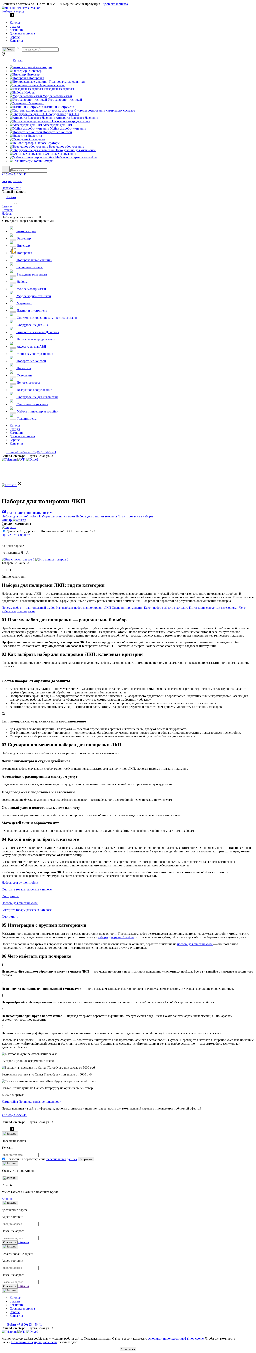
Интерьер (33, 74)
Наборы (29, 92)
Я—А (24, 552)
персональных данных (61, 1159)
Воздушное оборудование (66, 146)
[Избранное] (4, 202)
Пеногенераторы (48, 143)
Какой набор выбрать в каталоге (166, 607)
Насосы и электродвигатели (70, 121)
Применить (10, 534)
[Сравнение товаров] (10, 202)
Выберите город (13, 11)
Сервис (15, 37)
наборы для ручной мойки (116, 937)
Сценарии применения (127, 607)
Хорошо (7, 1198)
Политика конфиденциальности (40, 1101)
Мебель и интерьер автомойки (75, 157)
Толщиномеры (43, 161)
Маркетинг (36, 103)
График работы (12, 181)
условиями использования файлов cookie (176, 1338)
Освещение (36, 139)
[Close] (10, 1134)
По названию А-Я (53, 531)
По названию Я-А (83, 531)
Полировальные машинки (66, 81)
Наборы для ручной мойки (20, 516)
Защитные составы (52, 85)
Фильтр (7, 520)
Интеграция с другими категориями (213, 607)
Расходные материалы (58, 89)
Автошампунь (42, 67)
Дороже (30, 531)
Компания (16, 29)
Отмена (23, 1242)
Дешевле (13, 531)
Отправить (86, 1159)
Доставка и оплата (115, 4)
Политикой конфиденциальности (34, 1342)
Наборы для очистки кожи (57, 516)
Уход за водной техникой (64, 99)
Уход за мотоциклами (57, 96)
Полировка (36, 78)
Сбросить (24, 534)
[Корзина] (15, 202)
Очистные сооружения (60, 153)
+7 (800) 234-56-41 (14, 174)
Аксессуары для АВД (57, 125)
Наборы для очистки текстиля (96, 516)
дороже (18, 545)
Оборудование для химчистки (75, 150)
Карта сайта (10, 1101)
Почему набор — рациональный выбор (28, 607)
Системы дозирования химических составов (104, 110)
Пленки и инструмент (58, 107)
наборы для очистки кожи (195, 944)
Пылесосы (34, 135)
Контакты (16, 40)
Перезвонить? (11, 188)
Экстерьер (34, 70)
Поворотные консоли (57, 132)
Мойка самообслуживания (67, 128)
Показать (8, 538)
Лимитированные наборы (135, 516)
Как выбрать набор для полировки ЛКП (83, 607)
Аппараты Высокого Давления (76, 117)
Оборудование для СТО (62, 114)
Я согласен (128, 1349)
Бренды (15, 26)
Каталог (15, 22)
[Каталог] (12, 485)
